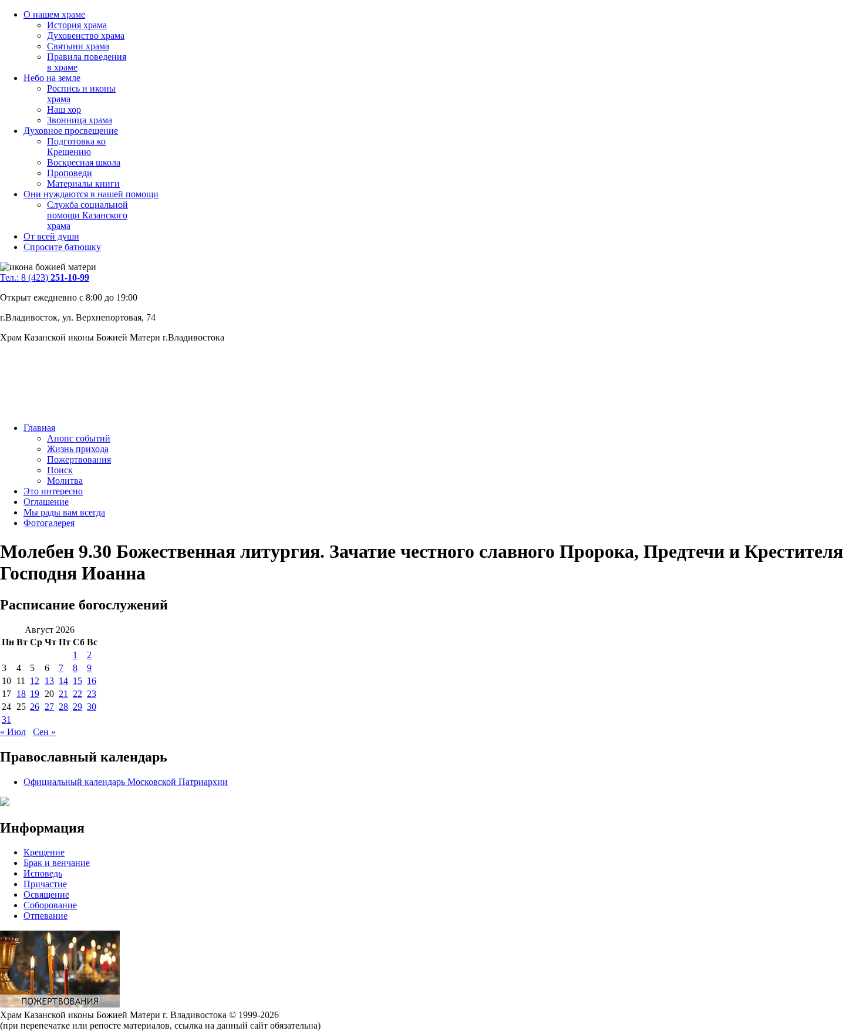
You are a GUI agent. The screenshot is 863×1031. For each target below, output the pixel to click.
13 (49, 681)
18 (21, 694)
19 (34, 694)
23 (91, 694)
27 (49, 707)
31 (6, 720)
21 (63, 694)
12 (34, 681)
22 (77, 694)
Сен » (44, 732)
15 (77, 681)
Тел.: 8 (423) (44, 277)
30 (91, 707)
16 (91, 681)
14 (63, 681)
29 (77, 707)
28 (63, 707)
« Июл (13, 732)
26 (34, 707)
